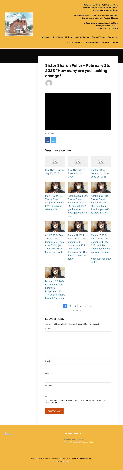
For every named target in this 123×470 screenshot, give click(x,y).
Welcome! (46, 37)
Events (115, 42)
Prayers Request (74, 42)
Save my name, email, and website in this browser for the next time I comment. (76, 401)
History (68, 37)
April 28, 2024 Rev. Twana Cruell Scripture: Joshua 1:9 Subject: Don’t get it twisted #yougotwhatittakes (78, 206)
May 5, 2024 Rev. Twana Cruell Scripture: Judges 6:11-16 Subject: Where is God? (54, 203)
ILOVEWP (65, 461)
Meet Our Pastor (82, 37)
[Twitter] (53, 140)
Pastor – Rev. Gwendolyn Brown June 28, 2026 (100, 173)
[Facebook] (47, 140)
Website (49, 385)
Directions (58, 37)
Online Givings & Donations (97, 42)
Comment (50, 328)
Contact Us (113, 37)
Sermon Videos (98, 37)
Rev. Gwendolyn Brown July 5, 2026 (76, 173)
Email (48, 373)
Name (48, 361)
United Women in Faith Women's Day (78, 442)
